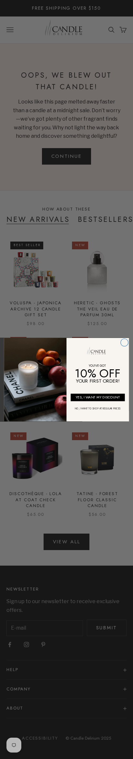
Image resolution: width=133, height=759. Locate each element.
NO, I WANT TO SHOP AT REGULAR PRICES (97, 408)
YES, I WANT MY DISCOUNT (98, 397)
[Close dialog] (124, 342)
